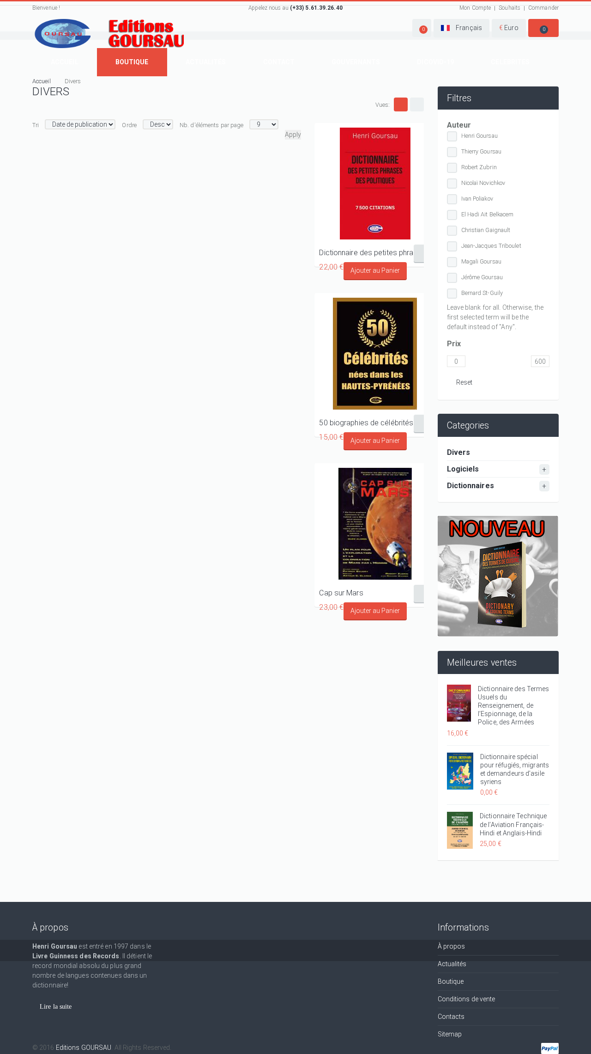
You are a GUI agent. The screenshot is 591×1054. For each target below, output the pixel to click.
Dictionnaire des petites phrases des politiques (375, 252)
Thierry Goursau (481, 151)
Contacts (451, 1016)
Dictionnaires (470, 485)
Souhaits (509, 8)
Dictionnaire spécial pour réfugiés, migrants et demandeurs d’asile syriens (514, 769)
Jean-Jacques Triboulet (491, 245)
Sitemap (450, 1034)
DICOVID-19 (435, 62)
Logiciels (463, 469)
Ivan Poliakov (477, 198)
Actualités (206, 62)
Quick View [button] (375, 183)
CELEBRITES (510, 62)
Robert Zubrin (479, 167)
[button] (421, 28)
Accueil (64, 62)
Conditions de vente (466, 999)
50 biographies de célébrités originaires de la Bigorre (375, 422)
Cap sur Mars (341, 592)
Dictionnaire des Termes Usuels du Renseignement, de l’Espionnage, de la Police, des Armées (513, 705)
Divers (458, 452)
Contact (279, 62)
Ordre (129, 125)
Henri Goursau (479, 135)
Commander (543, 8)
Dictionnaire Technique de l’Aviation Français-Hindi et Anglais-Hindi (513, 824)
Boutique (132, 62)
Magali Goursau (481, 261)
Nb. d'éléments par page (211, 125)
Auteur (459, 125)
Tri (35, 125)
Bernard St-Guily (482, 292)
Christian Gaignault (486, 230)
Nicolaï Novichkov (483, 182)
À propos (451, 946)
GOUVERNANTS (356, 62)
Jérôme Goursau (482, 277)
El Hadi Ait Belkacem (487, 214)
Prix (454, 343)
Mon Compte (475, 8)
